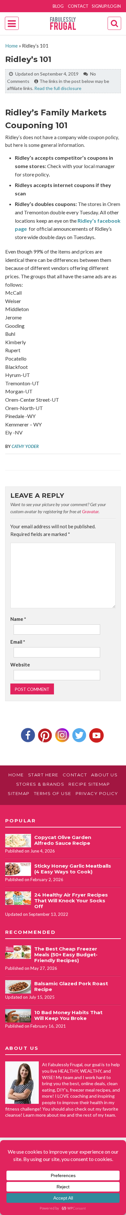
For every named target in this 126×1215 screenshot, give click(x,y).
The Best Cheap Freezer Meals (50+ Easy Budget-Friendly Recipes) (66, 954)
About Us (104, 774)
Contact (78, 6)
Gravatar (90, 511)
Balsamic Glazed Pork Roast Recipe (71, 986)
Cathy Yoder (25, 446)
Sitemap (19, 793)
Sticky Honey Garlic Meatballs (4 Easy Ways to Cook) (72, 869)
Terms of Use (52, 793)
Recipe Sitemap (89, 784)
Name (18, 619)
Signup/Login (106, 6)
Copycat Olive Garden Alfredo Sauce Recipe (62, 840)
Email (17, 642)
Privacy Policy (97, 793)
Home (11, 46)
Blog (58, 6)
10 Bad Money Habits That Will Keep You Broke (68, 1015)
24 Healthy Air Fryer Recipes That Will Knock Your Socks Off (71, 900)
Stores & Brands (40, 784)
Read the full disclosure (57, 88)
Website (20, 664)
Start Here (43, 774)
